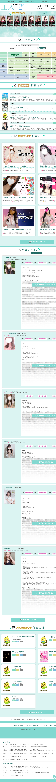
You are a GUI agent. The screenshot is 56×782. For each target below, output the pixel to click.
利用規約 (51, 725)
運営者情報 (35, 725)
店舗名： (12, 48)
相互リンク (23, 725)
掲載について (17, 725)
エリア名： (18, 45)
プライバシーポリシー (43, 725)
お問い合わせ (29, 725)
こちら (36, 719)
